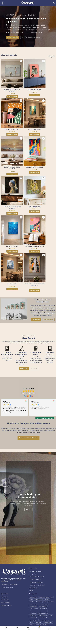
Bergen (31, 599)
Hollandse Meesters (34, 604)
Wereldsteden (46, 624)
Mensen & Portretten (42, 611)
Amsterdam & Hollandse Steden (46, 597)
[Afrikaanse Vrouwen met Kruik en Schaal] (34, 267)
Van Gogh (32, 622)
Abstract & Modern (33, 597)
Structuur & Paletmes (44, 620)
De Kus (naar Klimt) (34, 206)
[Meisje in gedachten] (34, 73)
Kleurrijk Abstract (33, 606)
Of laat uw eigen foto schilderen (31, 37)
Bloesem (47, 599)
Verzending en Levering (36, 582)
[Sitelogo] (28, 3)
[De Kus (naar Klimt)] (34, 190)
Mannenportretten (43, 608)
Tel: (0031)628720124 (7, 587)
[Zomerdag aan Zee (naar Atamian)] (12, 73)
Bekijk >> (28, 509)
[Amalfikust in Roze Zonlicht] (34, 230)
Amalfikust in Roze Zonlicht (34, 246)
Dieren (45, 601)
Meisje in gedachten (34, 90)
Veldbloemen (38, 622)
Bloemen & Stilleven (39, 599)
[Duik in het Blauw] (12, 230)
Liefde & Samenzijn (34, 608)
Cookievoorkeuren (6, 605)
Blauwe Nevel (12, 284)
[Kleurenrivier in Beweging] (34, 151)
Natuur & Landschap (42, 615)
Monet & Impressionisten (43, 613)
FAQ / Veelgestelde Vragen (36, 576)
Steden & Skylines (44, 617)
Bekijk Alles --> (51, 57)
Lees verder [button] (34, 414)
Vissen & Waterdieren (47, 622)
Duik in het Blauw (12, 246)
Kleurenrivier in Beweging (34, 167)
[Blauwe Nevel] (12, 267)
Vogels (31, 624)
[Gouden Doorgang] (34, 113)
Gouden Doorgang (34, 129)
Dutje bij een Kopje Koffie (12, 129)
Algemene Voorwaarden (35, 571)
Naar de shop (36, 319)
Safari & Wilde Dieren (34, 617)
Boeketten (32, 601)
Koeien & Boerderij (43, 606)
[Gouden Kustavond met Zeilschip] (12, 151)
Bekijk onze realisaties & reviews (28, 438)
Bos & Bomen (39, 601)
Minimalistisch (33, 613)
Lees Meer (34, 368)
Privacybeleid (32, 574)
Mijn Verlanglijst (5, 602)
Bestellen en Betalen (35, 579)
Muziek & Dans (33, 615)
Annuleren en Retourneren (37, 585)
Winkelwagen (5, 599)
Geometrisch (51, 601)
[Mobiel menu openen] (2, 2)
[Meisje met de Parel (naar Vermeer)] (12, 190)
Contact (31, 590)
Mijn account (4, 597)
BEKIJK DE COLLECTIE (12, 37)
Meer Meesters (33, 611)
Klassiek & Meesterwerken (45, 604)
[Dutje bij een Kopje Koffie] (12, 113)
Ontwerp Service (48, 319)
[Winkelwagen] (54, 2)
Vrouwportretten (38, 624)
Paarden (50, 615)
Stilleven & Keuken (34, 620)
